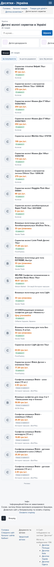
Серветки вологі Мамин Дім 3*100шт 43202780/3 (32, 102)
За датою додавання (28, 59)
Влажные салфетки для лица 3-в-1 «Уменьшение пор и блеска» (32, 398)
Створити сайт (7, 532)
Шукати (47, 32)
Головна (5, 529)
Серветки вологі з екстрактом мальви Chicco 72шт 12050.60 (29, 85)
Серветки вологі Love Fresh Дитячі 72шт (32, 241)
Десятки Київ (45, 552)
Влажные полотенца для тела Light (32, 292)
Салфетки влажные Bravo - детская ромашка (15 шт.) (32, 467)
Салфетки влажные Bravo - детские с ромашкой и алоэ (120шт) (32, 450)
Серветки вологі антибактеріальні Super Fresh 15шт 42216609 (32, 206)
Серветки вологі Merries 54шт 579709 (33, 136)
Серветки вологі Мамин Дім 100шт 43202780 (32, 154)
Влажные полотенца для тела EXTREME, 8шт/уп (29, 259)
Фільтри (6, 53)
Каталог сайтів (7, 535)
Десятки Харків (45, 557)
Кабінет (4, 538)
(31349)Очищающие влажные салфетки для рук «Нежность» (30, 311)
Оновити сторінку (27, 512)
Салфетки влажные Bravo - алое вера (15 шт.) (31, 380)
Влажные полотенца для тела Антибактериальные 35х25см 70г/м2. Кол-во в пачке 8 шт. (33, 224)
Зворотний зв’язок (24, 538)
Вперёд (12, 518)
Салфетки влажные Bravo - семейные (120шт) (28, 415)
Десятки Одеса (45, 563)
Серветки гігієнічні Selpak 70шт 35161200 (30, 67)
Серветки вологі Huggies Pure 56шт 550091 (32, 189)
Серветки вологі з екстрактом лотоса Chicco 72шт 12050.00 (29, 172)
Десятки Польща (45, 546)
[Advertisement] (27, 492)
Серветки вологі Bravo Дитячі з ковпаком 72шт (30, 363)
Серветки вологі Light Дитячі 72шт (32, 344)
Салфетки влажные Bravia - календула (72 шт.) (28, 432)
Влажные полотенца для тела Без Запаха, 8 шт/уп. (31, 328)
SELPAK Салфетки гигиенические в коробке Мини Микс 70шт (32, 276)
